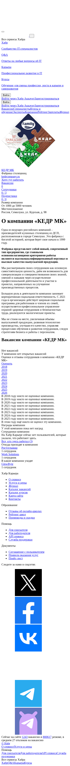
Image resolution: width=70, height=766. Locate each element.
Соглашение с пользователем (26, 551)
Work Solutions (10, 454)
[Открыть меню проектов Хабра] (2, 31)
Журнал (64, 112)
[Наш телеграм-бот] (28, 733)
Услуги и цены (18, 482)
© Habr (5, 743)
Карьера (19, 762)
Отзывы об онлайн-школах (25, 511)
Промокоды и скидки (22, 517)
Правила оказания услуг (23, 555)
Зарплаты (54, 112)
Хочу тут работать (12, 179)
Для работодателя (19, 533)
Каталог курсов (18, 492)
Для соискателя (18, 529)
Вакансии (7, 108)
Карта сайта (16, 495)
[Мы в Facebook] (28, 622)
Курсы (28, 762)
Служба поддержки (20, 539)
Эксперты (19, 112)
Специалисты (21, 108)
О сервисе (15, 479)
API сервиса (16, 536)
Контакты (15, 498)
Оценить (6, 363)
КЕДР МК (7, 170)
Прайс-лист (16, 558)
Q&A (11, 762)
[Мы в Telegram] (28, 705)
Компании (31, 112)
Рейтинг (43, 112)
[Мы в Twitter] (28, 595)
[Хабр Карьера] (15, 35)
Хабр (4, 762)
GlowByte (7, 464)
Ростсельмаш (9, 447)
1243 (25, 736)
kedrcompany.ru (10, 176)
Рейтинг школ (17, 514)
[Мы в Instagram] (28, 678)
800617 (47, 736)
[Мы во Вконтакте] (28, 650)
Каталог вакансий (20, 489)
